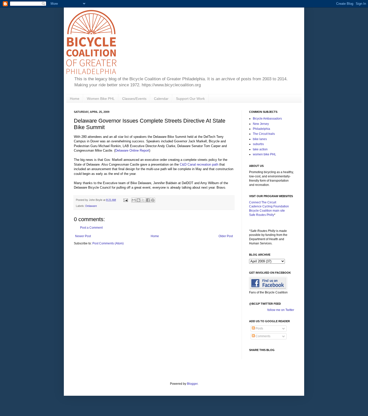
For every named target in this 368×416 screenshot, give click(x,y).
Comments (262, 336)
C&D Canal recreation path (199, 164)
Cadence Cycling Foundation (269, 206)
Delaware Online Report (132, 150)
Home (74, 99)
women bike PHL (264, 154)
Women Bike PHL (101, 99)
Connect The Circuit (262, 202)
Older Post (226, 236)
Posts (259, 328)
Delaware (91, 205)
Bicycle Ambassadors (267, 118)
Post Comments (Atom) (108, 243)
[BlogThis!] (138, 200)
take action (260, 149)
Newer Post (83, 236)
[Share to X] (143, 200)
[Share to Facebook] (147, 200)
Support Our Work (190, 99)
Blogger (192, 383)
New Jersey (261, 124)
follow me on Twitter (280, 310)
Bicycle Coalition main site (267, 210)
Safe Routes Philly (261, 215)
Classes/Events (134, 99)
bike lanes (260, 139)
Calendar (161, 99)
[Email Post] (125, 199)
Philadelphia (261, 129)
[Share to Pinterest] (152, 200)
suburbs (258, 144)
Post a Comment (91, 227)
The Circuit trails (264, 134)
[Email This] (133, 200)
